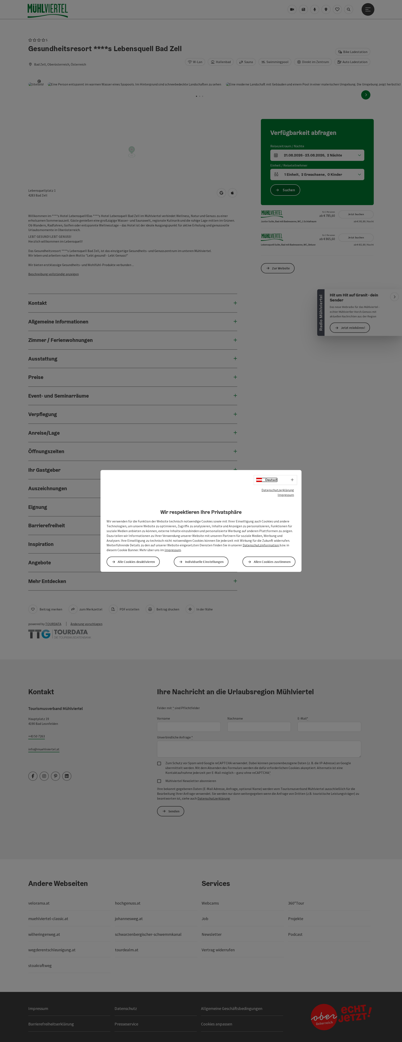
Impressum (286, 495)
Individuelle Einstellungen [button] (204, 562)
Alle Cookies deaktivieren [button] (136, 562)
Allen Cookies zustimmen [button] (272, 562)
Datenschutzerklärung (278, 490)
